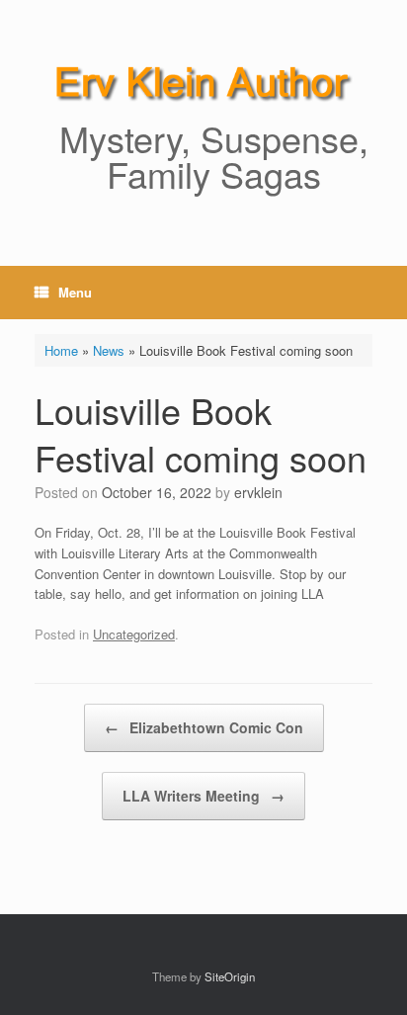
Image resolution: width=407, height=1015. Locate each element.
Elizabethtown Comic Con (204, 727)
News (108, 350)
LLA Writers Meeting (203, 795)
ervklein (258, 492)
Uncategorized (134, 634)
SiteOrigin (229, 976)
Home (61, 350)
